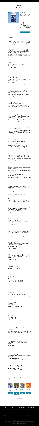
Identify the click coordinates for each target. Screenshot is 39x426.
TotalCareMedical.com (7, 1)
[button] (17, 13)
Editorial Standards (24, 423)
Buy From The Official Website (25, 32)
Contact (26, 416)
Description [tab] (11, 37)
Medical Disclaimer (18, 423)
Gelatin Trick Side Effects (16, 416)
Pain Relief (23, 34)
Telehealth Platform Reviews (4, 415)
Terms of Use (15, 423)
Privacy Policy (13, 423)
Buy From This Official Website (10, 393)
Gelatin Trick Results (15, 415)
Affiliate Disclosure (27, 415)
